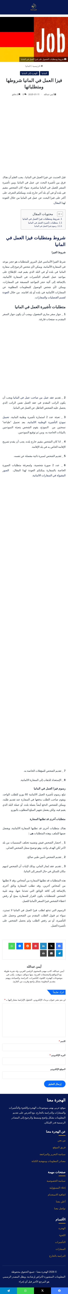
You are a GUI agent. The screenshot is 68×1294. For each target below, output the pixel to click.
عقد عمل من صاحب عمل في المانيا (33, 397)
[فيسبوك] (59, 946)
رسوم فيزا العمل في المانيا (45, 226)
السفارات (61, 1249)
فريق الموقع (59, 1147)
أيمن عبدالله (49, 94)
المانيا (28, 66)
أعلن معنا (61, 1201)
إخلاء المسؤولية (58, 1187)
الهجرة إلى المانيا (29, 73)
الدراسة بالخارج (57, 1255)
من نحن (62, 1140)
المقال (57, 202)
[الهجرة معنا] (34, 7)
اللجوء (62, 1235)
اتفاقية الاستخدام (57, 1194)
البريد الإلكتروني (58, 1055)
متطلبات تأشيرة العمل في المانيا (43, 222)
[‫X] (51, 946)
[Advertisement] (34, 136)
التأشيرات (60, 1242)
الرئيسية (37, 66)
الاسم (62, 1041)
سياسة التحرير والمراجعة (53, 1154)
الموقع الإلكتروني (58, 1069)
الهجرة (62, 1228)
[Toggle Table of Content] (58, 214)
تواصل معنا (60, 1208)
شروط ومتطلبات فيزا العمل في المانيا (41, 219)
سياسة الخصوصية (56, 1180)
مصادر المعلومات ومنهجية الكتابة (49, 1161)
